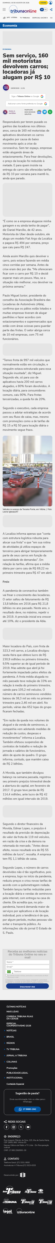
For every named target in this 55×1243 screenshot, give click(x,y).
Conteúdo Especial (15, 1084)
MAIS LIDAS (13, 1012)
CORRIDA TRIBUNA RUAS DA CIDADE (20, 1017)
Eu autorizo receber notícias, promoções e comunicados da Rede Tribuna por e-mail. (27, 976)
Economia (7, 49)
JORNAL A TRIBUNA (17, 1055)
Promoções (12, 1068)
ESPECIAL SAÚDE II (40, 18)
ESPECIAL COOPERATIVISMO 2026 (19, 1024)
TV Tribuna (25, 18)
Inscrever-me (27, 986)
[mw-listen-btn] (5, 112)
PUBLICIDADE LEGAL (17, 1073)
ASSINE (43, 3)
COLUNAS (12, 1061)
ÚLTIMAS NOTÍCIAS (16, 1007)
